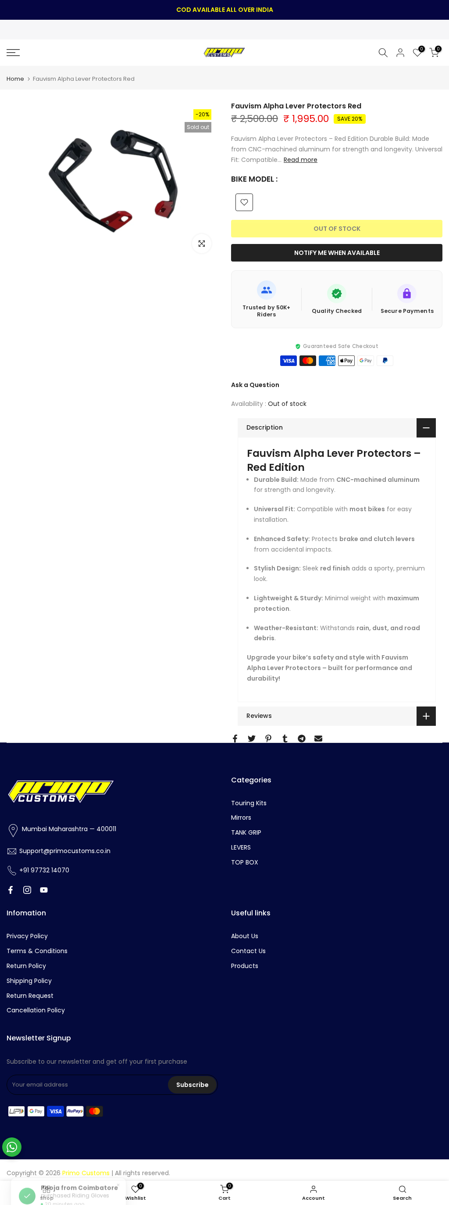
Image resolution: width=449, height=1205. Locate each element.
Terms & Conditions (37, 951)
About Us (244, 936)
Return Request (30, 995)
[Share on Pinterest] (268, 738)
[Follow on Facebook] (10, 890)
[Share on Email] (318, 738)
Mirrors (241, 817)
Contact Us (248, 951)
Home (15, 79)
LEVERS (241, 847)
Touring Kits (249, 803)
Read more (300, 160)
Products (244, 965)
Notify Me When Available (337, 252)
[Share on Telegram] (302, 738)
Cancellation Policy (36, 1010)
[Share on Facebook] (235, 738)
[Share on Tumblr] (285, 738)
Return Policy (26, 965)
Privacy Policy (27, 936)
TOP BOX (244, 862)
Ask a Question (255, 384)
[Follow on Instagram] (27, 890)
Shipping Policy (29, 980)
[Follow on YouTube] (44, 890)
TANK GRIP (246, 832)
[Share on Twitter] (252, 738)
